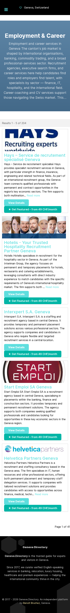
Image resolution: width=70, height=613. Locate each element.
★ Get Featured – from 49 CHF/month (32, 209)
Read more (33, 195)
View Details (16, 202)
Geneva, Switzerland (36, 7)
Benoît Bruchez (31, 603)
